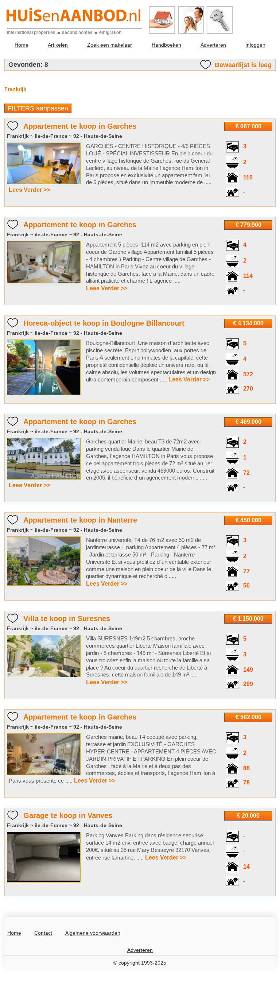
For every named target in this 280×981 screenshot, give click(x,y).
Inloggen (255, 45)
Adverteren (213, 45)
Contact (43, 933)
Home (21, 45)
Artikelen (58, 45)
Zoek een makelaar (109, 45)
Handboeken (166, 45)
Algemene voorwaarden (92, 933)
